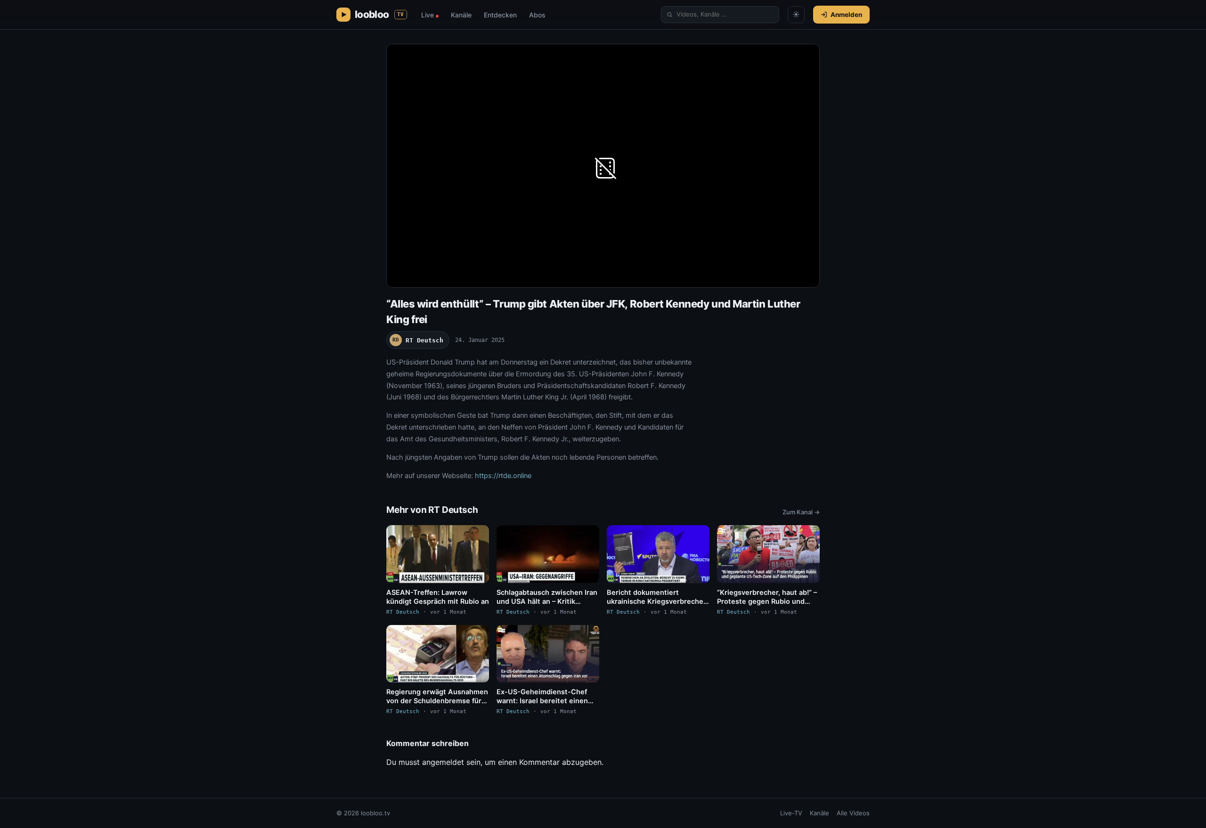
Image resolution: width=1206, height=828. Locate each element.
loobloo (379, 14)
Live (430, 15)
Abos (537, 15)
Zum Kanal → (801, 512)
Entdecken (500, 15)
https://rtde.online (503, 475)
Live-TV (791, 813)
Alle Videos (853, 813)
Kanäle (461, 15)
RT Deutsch (417, 340)
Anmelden (846, 14)
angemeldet (443, 762)
